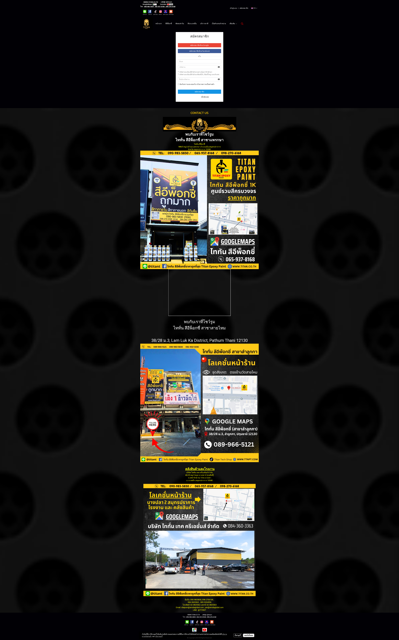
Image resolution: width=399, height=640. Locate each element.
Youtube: (163, 4)
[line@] (144, 11)
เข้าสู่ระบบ (233, 8)
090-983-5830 (149, 6)
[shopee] (171, 11)
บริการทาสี (204, 24)
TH (254, 8)
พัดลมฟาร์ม (179, 24)
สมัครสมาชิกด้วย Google (199, 45)
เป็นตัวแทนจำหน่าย (219, 24)
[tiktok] (155, 11)
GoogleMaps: (147, 4)
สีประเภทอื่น (192, 24)
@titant (169, 2)
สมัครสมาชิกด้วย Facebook (199, 51)
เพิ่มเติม (233, 24)
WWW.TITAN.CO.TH (150, 2)
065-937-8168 (159, 6)
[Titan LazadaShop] (165, 11)
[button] (242, 24)
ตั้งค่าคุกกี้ (238, 635)
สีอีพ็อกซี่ (168, 24)
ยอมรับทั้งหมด (248, 635)
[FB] (149, 11)
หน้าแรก (159, 24)
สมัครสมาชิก (244, 8)
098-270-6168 (170, 6)
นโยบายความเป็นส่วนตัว (205, 84)
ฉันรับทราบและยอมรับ (196, 84)
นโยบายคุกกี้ (159, 636)
